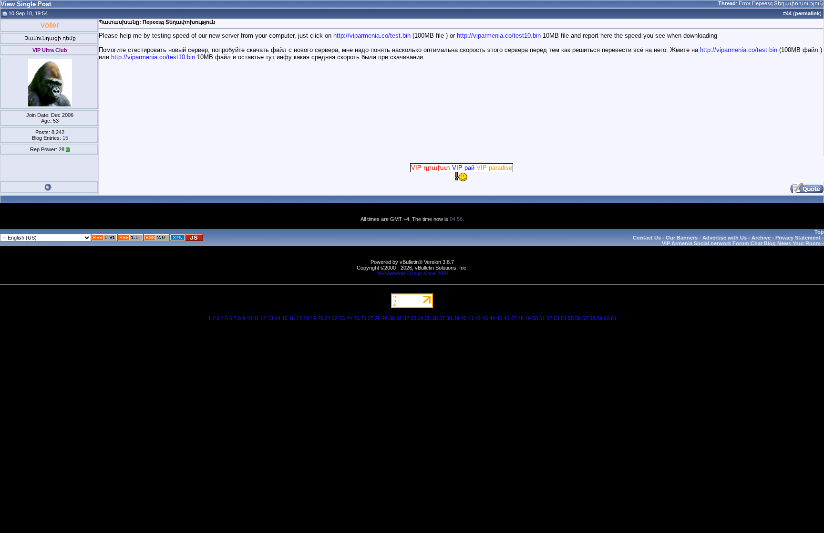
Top (819, 232)
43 (485, 318)
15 (65, 138)
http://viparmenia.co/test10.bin (499, 35)
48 (521, 318)
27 (370, 318)
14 (277, 318)
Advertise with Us (724, 237)
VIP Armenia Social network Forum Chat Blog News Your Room (741, 243)
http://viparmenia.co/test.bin (372, 35)
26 (363, 318)
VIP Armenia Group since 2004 (413, 273)
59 (599, 318)
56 (578, 318)
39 (456, 318)
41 (471, 318)
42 (478, 318)
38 (449, 318)
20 (320, 318)
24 (349, 318)
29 (385, 318)
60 (606, 318)
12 (263, 318)
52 (549, 318)
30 (392, 318)
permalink (807, 13)
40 (463, 318)
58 (592, 318)
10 (249, 318)
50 (535, 318)
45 (499, 318)
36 (435, 318)
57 (585, 318)
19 (313, 318)
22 (335, 318)
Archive (761, 237)
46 (506, 318)
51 (542, 318)
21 (327, 318)
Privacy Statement (798, 237)
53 (556, 318)
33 (413, 318)
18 (306, 318)
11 (256, 318)
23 (342, 318)
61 (614, 318)
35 (428, 318)
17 (299, 318)
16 (292, 318)
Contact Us (647, 237)
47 (513, 318)
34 (420, 318)
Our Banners (682, 237)
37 (442, 318)
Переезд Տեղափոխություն (788, 3)
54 (563, 318)
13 (270, 318)
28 (378, 318)
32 (406, 318)
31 (399, 318)
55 (571, 318)
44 (492, 318)
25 (356, 318)
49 (528, 318)
